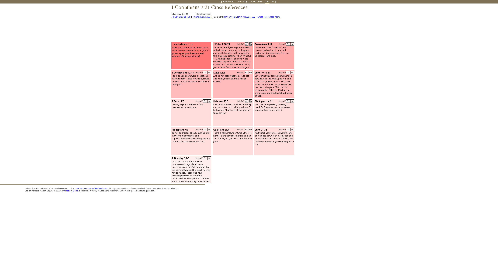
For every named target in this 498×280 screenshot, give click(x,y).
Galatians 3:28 (221, 129)
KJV (230, 16)
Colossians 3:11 (263, 44)
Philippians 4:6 (180, 129)
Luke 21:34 (261, 129)
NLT (234, 16)
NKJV (239, 16)
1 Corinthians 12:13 (183, 72)
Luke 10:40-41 (262, 72)
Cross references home (268, 16)
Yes (246, 44)
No (250, 44)
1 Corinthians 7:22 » (202, 16)
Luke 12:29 (219, 72)
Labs (267, 1)
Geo (242, 1)
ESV (253, 16)
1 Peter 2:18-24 (221, 44)
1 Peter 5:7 (178, 101)
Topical (256, 1)
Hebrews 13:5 (220, 101)
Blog (274, 1)
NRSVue (247, 16)
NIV (225, 16)
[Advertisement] (472, 24)
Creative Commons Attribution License (91, 188)
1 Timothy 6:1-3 (180, 158)
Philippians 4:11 (264, 101)
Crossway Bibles (71, 191)
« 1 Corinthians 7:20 (180, 16)
